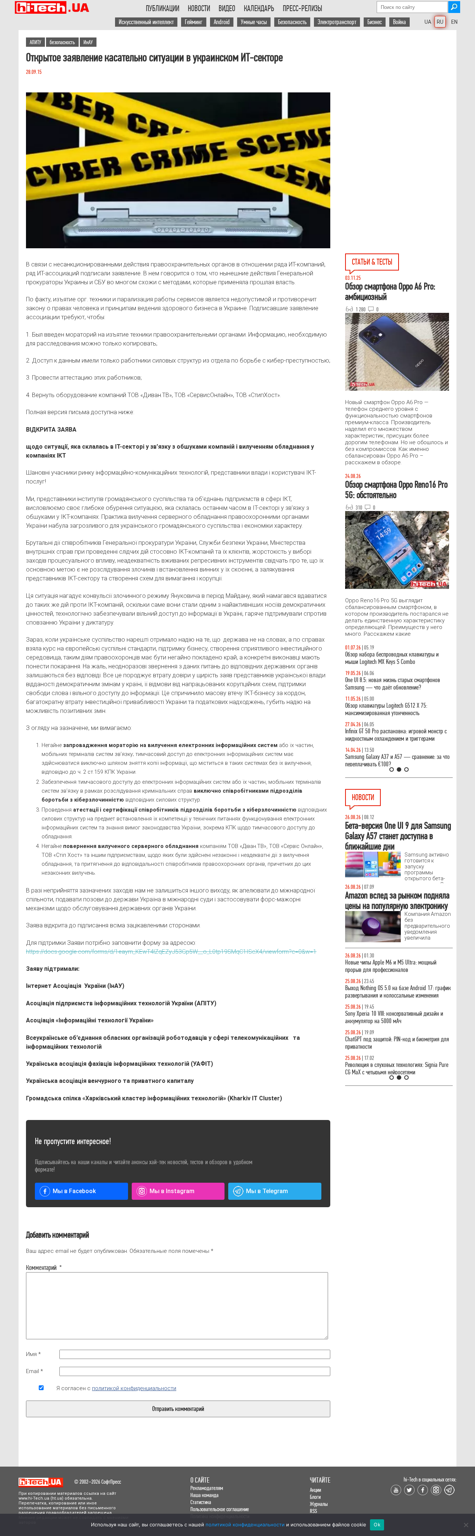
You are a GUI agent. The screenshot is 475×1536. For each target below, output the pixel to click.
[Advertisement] (400, 96)
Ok (377, 1524)
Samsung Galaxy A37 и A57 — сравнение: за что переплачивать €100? (397, 760)
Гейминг (194, 22)
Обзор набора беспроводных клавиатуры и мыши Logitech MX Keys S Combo (392, 658)
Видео (227, 8)
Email (34, 1371)
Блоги (315, 1496)
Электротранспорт (337, 22)
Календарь (259, 8)
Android (222, 22)
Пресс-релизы (302, 8)
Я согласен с (116, 1388)
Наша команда (204, 1495)
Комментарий (41, 1268)
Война (399, 22)
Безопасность (292, 22)
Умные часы (254, 22)
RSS (313, 1510)
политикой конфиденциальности (134, 1388)
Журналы (319, 1503)
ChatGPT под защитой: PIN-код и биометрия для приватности (397, 1043)
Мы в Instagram (172, 1191)
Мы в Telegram (267, 1191)
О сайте (199, 1480)
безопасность (62, 42)
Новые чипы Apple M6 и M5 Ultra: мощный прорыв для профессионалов (390, 966)
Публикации (162, 8)
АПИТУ (35, 42)
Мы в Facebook (74, 1191)
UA (428, 22)
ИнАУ (88, 42)
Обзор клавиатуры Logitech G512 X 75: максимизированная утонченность (386, 709)
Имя (33, 1354)
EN (454, 22)
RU (440, 22)
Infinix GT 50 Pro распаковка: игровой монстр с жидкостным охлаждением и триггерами (396, 735)
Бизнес (374, 22)
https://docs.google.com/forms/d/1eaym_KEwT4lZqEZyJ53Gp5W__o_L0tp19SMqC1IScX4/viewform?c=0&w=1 (171, 951)
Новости (199, 8)
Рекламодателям (206, 1487)
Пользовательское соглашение (219, 1509)
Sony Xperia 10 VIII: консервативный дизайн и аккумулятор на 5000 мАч (394, 1017)
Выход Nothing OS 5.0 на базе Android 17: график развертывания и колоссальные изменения (398, 991)
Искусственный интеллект (146, 22)
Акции (315, 1489)
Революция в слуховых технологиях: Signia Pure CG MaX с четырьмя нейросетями (396, 1068)
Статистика (200, 1502)
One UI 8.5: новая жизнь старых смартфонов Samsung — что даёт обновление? (392, 683)
